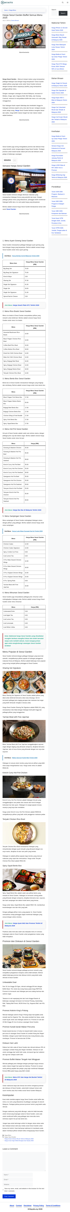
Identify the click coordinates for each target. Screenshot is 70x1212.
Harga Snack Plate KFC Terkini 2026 (26, 305)
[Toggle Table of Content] (14, 160)
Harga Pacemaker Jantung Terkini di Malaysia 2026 (57, 158)
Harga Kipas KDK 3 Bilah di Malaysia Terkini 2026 (59, 100)
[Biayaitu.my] (9, 2)
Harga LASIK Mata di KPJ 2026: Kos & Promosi (58, 167)
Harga (17, 110)
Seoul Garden (11, 209)
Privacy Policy (38, 1205)
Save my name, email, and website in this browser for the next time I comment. (24, 1190)
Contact (19, 1205)
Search (54, 9)
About (12, 1205)
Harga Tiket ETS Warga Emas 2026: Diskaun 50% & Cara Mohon (59, 66)
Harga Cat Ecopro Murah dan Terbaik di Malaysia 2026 (59, 119)
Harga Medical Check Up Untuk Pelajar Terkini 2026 (59, 57)
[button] (62, 2)
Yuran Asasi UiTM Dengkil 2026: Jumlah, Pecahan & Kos (59, 220)
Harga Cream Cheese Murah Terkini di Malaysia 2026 (19, 1138)
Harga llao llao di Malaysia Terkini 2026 (27, 510)
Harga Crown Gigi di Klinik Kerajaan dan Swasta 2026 (19, 1140)
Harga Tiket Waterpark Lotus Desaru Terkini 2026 (59, 47)
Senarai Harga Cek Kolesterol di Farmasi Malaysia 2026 (58, 148)
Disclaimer (28, 1205)
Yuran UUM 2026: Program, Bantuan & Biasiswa (58, 194)
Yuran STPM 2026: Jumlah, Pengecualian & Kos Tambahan (59, 230)
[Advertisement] (24, 65)
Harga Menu (12, 10)
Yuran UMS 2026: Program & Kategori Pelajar (58, 204)
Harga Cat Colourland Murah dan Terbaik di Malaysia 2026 (58, 110)
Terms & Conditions (53, 1205)
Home (6, 10)
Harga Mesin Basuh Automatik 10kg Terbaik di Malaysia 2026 (59, 37)
